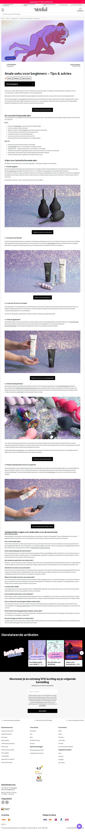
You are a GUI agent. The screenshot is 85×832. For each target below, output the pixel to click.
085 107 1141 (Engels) (77, 5)
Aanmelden (42, 711)
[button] (83, 1)
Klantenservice (64, 5)
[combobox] (41, 14)
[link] (2, 18)
